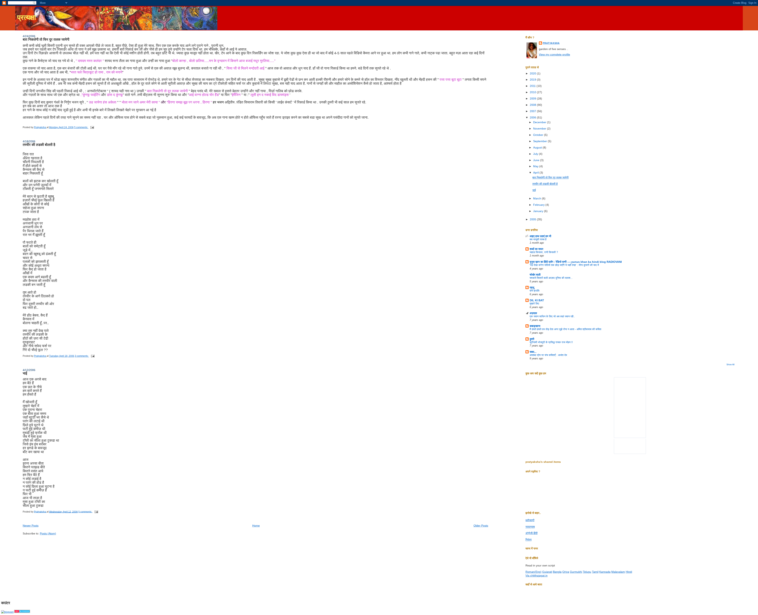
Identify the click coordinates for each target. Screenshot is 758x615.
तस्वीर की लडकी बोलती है (39, 145)
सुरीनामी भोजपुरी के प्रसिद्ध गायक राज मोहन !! (551, 342)
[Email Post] (91, 127)
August (538, 147)
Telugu (587, 571)
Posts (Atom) (48, 533)
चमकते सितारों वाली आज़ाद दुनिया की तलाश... (551, 277)
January (538, 211)
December (540, 122)
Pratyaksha (551, 43)
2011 (533, 85)
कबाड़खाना (535, 326)
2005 (533, 219)
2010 (533, 92)
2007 (533, 111)
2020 (533, 73)
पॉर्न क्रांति (534, 290)
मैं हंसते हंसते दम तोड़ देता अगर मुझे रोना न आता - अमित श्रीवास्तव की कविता (565, 329)
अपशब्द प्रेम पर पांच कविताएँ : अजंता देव (548, 355)
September (540, 141)
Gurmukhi (576, 571)
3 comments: (82, 356)
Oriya (565, 571)
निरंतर (528, 539)
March (537, 198)
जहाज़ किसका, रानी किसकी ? (544, 252)
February (539, 204)
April (536, 172)
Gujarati (547, 571)
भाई (25, 373)
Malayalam (618, 571)
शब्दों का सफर (536, 249)
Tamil (595, 571)
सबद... (533, 351)
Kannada (605, 571)
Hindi (629, 571)
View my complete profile (554, 54)
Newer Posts (30, 525)
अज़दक (533, 313)
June (536, 160)
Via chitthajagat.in (536, 575)
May (536, 166)
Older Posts (481, 525)
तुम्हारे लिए (534, 303)
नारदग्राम (530, 526)
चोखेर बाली (535, 274)
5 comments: (81, 127)
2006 (533, 117)
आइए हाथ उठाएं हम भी (540, 236)
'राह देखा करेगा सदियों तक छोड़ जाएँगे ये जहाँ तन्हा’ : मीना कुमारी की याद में (564, 265)
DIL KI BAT (537, 300)
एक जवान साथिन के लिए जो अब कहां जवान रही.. (552, 316)
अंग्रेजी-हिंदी (531, 533)
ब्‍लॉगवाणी (529, 520)
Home (256, 525)
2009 (533, 98)
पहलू (532, 287)
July (536, 153)
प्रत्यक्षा (26, 18)
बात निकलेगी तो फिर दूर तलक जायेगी (46, 39)
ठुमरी (532, 339)
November (540, 128)
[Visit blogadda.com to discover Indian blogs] (22, 612)
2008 (533, 104)
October (538, 134)
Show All (730, 364)
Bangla (557, 571)
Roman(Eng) (533, 571)
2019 (533, 79)
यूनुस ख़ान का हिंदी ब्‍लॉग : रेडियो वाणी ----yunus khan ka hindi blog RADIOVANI (576, 261)
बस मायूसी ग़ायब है (538, 239)
